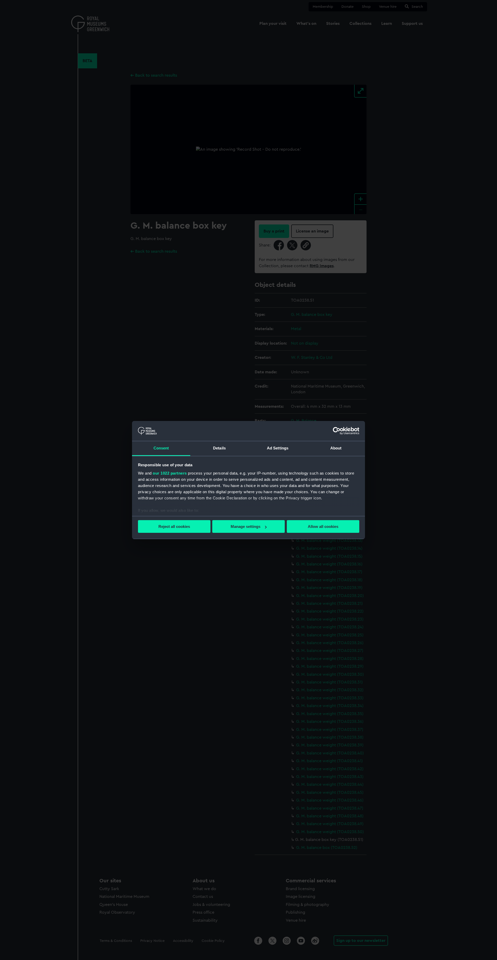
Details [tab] (219, 448)
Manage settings (245, 526)
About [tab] (336, 448)
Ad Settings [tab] (277, 448)
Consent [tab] (161, 448)
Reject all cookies (174, 526)
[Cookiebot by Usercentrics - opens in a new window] (336, 431)
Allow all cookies (323, 526)
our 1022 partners (170, 473)
